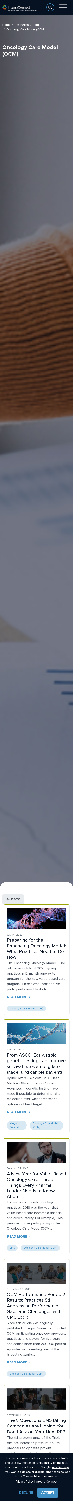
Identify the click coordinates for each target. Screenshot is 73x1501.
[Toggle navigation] (63, 7)
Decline (26, 1492)
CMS (12, 1247)
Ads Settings (60, 1467)
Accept (48, 1492)
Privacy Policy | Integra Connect (36, 1482)
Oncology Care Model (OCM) (26, 1008)
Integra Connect (14, 1125)
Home (6, 25)
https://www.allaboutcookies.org (36, 1476)
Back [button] (15, 899)
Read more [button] (17, 997)
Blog (36, 25)
